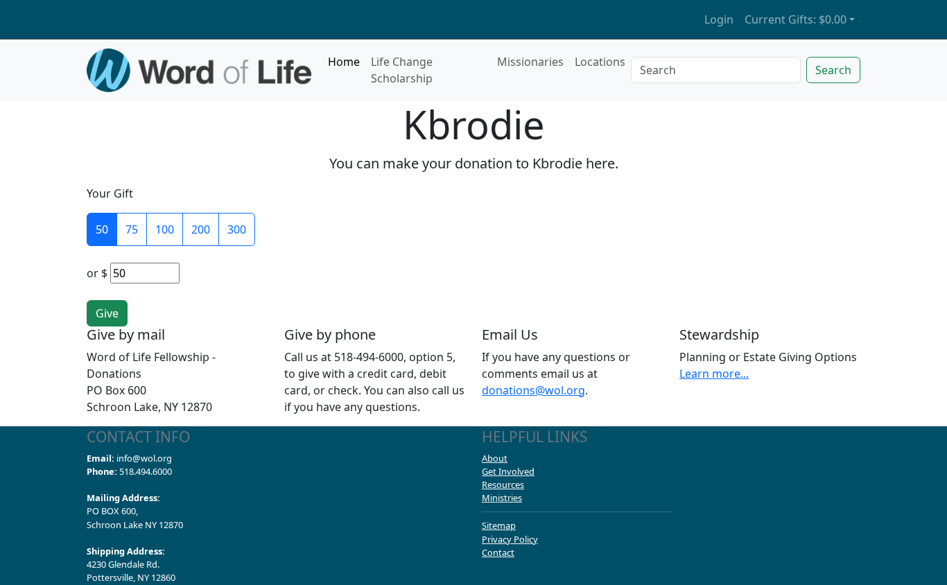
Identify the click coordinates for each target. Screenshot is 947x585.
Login (718, 19)
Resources (503, 484)
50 (102, 229)
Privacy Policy (510, 539)
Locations (600, 61)
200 (200, 229)
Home (344, 61)
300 (236, 229)
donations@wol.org (533, 390)
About (494, 458)
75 (131, 229)
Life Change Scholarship (402, 70)
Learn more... (714, 373)
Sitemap (499, 525)
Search (833, 70)
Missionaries (530, 61)
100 (164, 229)
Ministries (502, 497)
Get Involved (508, 471)
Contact (498, 552)
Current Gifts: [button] (795, 19)
